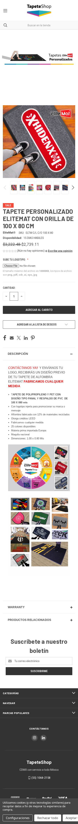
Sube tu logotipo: (14, 259)
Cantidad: (9, 287)
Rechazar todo (47, 818)
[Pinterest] (33, 338)
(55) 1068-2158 (40, 777)
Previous (5, 187)
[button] (59, 250)
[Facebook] (5, 338)
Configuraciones (18, 818)
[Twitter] (19, 338)
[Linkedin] (26, 338)
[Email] (12, 338)
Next (72, 187)
